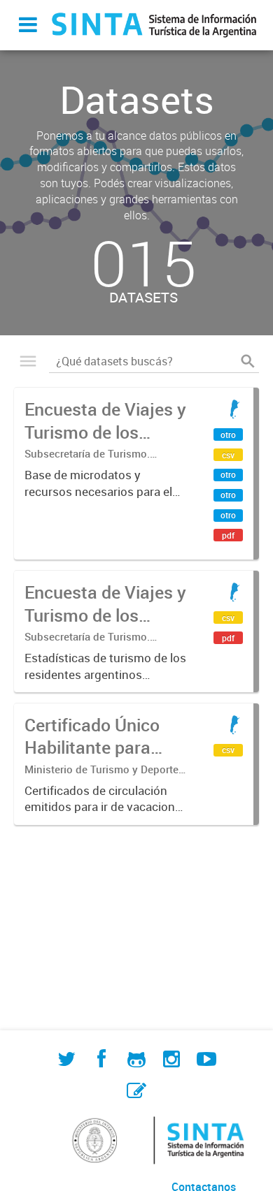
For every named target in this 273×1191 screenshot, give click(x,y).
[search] (248, 361)
